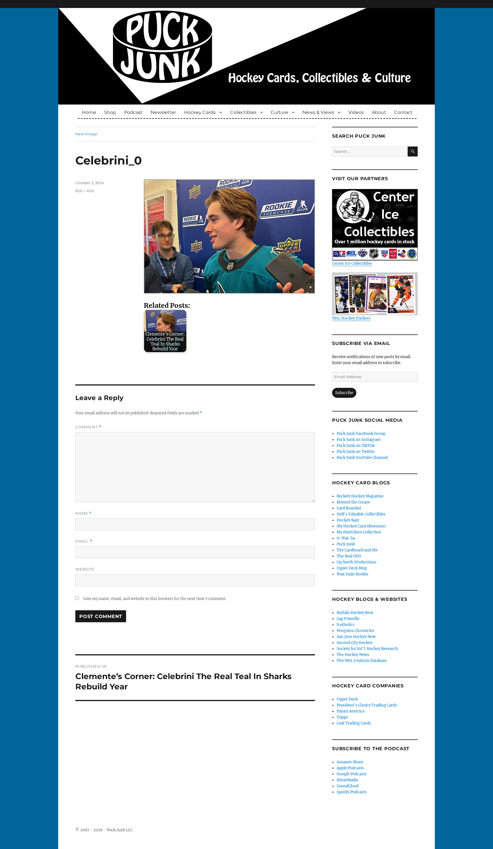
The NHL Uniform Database (362, 660)
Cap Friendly (348, 618)
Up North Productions (357, 562)
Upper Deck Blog (352, 568)
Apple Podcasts (350, 768)
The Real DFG (349, 556)
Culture (279, 112)
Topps (342, 717)
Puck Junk (346, 544)
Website (85, 569)
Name (83, 513)
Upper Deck (347, 699)
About (379, 112)
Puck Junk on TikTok (356, 445)
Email (83, 541)
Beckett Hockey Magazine (360, 496)
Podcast (133, 112)
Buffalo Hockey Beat (355, 612)
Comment (88, 427)
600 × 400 (84, 190)
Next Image (86, 134)
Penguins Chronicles (355, 630)
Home (89, 112)
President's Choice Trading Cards (367, 705)
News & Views (318, 112)
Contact (403, 112)
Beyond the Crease (353, 502)
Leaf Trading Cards (354, 723)
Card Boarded (349, 508)
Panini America (350, 711)
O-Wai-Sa (346, 538)
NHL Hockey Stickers (351, 318)
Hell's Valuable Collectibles (361, 514)
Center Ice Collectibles (352, 263)
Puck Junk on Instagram (359, 439)
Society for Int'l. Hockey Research (367, 648)
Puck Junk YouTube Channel (362, 457)
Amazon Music (350, 762)
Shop (110, 112)
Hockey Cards (200, 112)
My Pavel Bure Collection (359, 532)
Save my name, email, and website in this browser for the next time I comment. (154, 598)
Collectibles (243, 112)
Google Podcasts (352, 774)
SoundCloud (348, 786)
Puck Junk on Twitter (356, 451)
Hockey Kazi (348, 520)
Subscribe (344, 392)
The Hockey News (353, 654)
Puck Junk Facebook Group (361, 433)
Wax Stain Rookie (352, 574)
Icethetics (346, 624)
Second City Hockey (354, 642)
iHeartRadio (347, 780)
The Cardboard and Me (357, 550)
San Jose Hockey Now (356, 636)
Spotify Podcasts (352, 792)
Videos (356, 112)
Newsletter (163, 112)
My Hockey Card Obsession (361, 526)
